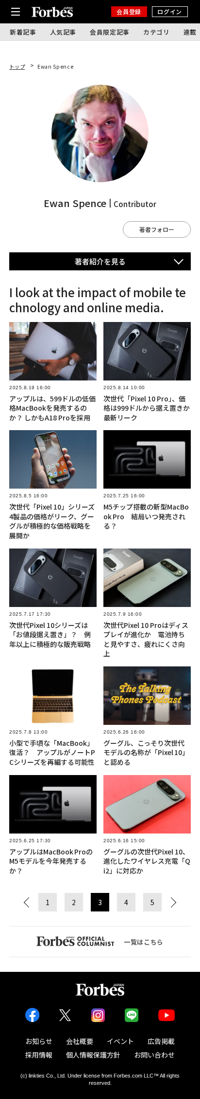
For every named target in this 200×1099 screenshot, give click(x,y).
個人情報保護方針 (93, 1055)
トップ (17, 66)
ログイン (169, 11)
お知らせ (38, 1041)
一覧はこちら (144, 942)
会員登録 (129, 11)
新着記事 (23, 32)
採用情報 (38, 1055)
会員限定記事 (110, 32)
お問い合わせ (154, 1055)
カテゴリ (156, 32)
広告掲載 (161, 1041)
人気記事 (63, 32)
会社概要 (79, 1041)
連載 (190, 32)
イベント (120, 1041)
